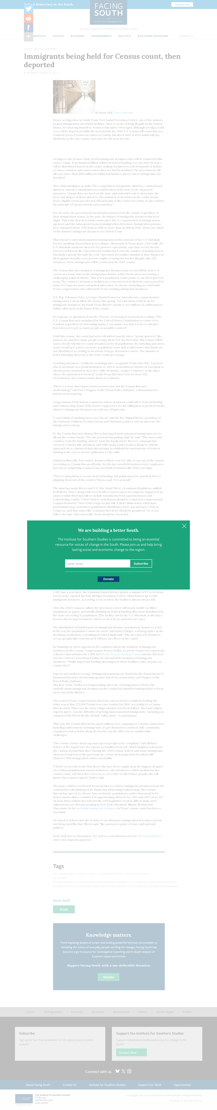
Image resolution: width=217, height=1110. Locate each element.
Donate (108, 579)
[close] (184, 526)
